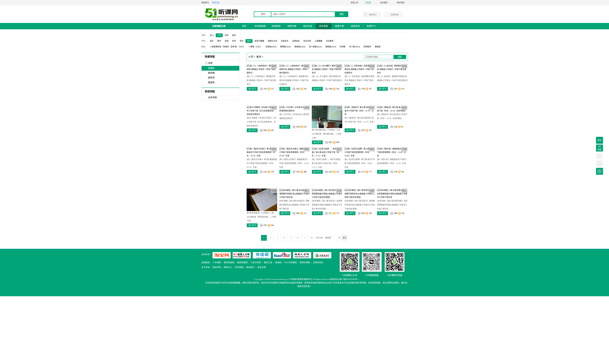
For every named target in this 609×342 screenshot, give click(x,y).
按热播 (211, 73)
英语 (227, 41)
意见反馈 (262, 267)
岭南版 (342, 47)
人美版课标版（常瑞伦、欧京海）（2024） (227, 47)
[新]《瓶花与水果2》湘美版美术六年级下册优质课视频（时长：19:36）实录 (294, 163)
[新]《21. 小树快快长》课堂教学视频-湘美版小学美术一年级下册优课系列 (261, 80)
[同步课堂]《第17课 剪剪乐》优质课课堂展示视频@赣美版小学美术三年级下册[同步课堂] (327, 205)
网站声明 (217, 267)
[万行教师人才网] (242, 255)
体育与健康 (259, 41)
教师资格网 (242, 262)
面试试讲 (307, 26)
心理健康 (318, 41)
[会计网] (282, 255)
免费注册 (215, 3)
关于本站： (206, 267)
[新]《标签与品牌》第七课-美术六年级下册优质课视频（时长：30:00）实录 (359, 163)
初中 (227, 35)
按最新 (211, 68)
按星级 (211, 82)
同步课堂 (323, 26)
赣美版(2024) (300, 47)
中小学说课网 (290, 262)
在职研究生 (318, 262)
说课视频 (276, 26)
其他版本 (367, 47)
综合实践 (307, 41)
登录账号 (205, 3)
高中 (234, 35)
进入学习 (252, 89)
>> (305, 238)
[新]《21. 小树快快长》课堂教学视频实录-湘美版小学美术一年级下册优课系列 (293, 80)
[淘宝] (222, 255)
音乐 (241, 41)
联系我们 (250, 267)
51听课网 (217, 262)
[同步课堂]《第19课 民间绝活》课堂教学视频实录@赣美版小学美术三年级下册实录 (294, 205)
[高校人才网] (322, 255)
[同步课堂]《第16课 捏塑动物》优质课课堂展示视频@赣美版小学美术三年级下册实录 (392, 205)
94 (312, 238)
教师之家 (268, 262)
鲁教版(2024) (285, 47)
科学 (234, 41)
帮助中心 (228, 267)
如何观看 (239, 267)
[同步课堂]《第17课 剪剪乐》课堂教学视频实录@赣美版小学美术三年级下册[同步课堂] (359, 205)
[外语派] (262, 255)
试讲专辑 (212, 97)
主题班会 (296, 41)
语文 (212, 41)
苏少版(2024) (354, 47)
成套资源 (355, 26)
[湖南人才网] (302, 255)
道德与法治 (272, 41)
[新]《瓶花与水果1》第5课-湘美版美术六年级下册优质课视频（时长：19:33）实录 (262, 163)
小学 (219, 35)
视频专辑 (291, 26)
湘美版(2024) (330, 47)
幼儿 (212, 35)
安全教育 (330, 41)
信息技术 (284, 41)
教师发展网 (229, 262)
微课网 (278, 262)
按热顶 (211, 77)
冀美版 (377, 47)
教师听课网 (305, 262)
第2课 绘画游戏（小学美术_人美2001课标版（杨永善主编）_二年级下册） (261, 217)
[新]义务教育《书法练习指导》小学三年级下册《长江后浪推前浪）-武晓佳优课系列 (261, 122)
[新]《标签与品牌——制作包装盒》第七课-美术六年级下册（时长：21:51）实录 (327, 163)
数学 (219, 41)
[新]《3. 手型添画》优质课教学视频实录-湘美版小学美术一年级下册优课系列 (359, 80)
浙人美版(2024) (315, 47)
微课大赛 (339, 26)
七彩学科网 (256, 262)
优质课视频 (260, 26)
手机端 (368, 3)
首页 (244, 26)
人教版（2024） (255, 47)
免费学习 (371, 26)
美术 (249, 41)
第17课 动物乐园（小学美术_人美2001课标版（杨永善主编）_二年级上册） (326, 134)
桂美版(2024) (271, 47)
